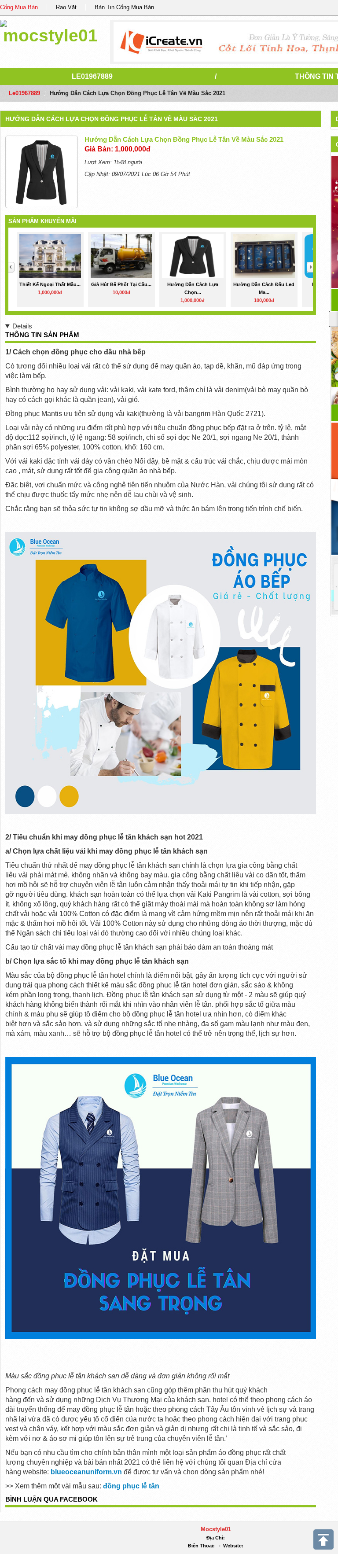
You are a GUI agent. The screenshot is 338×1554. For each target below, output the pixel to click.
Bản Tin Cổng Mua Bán (124, 7)
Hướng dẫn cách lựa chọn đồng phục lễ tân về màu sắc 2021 (111, 118)
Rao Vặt (66, 7)
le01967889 (92, 76)
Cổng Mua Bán (19, 7)
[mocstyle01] (50, 30)
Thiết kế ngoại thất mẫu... (50, 284)
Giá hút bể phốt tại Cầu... (121, 284)
